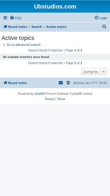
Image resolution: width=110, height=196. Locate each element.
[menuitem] (15, 17)
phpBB (39, 93)
